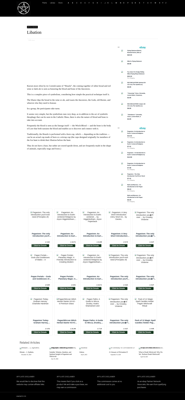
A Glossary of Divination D (118, 352)
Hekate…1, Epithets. (27, 352)
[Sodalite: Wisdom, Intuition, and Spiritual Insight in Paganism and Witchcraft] (62, 347)
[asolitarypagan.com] (23, 14)
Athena (81, 352)
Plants (44, 3)
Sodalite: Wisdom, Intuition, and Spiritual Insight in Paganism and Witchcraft (60, 354)
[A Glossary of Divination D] (122, 347)
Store (60, 3)
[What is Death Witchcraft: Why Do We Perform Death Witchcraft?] (152, 347)
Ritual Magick (32, 27)
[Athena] (83, 347)
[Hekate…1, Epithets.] (30, 347)
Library (52, 3)
